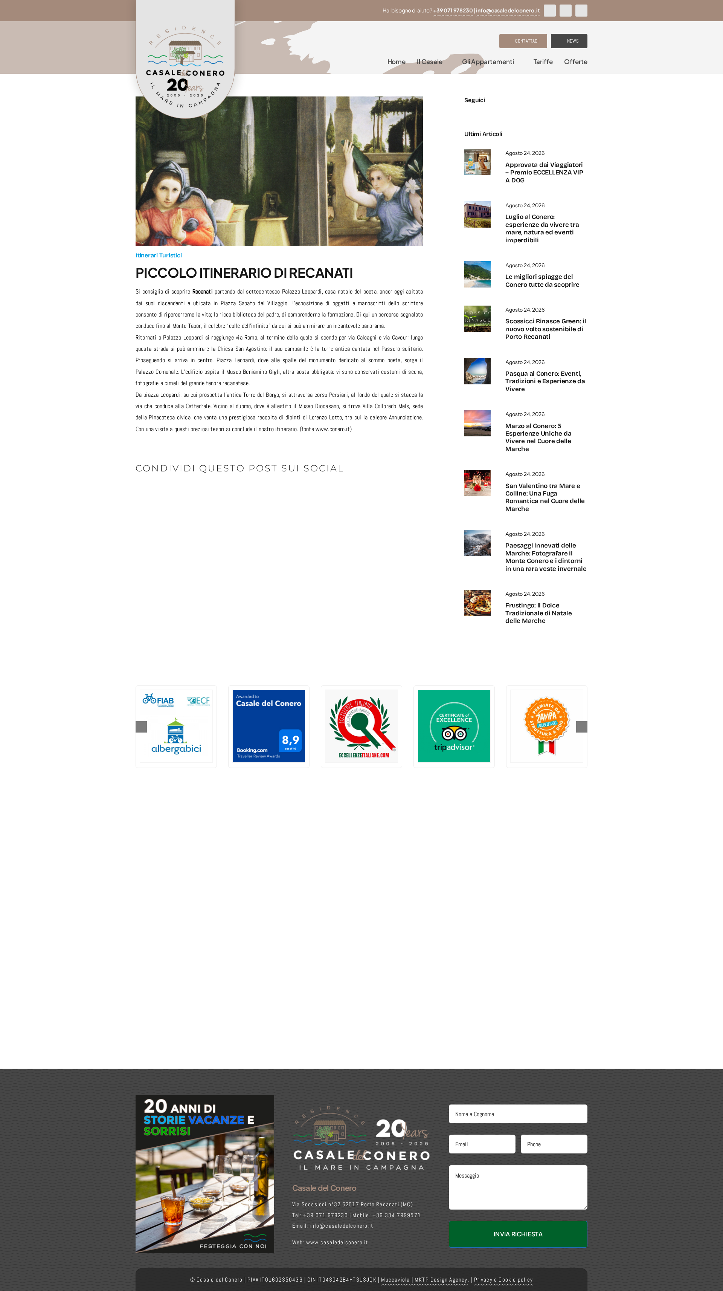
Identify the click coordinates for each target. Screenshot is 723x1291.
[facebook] (550, 11)
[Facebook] (142, 495)
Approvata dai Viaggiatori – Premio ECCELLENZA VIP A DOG (544, 172)
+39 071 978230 (453, 10)
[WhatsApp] (192, 495)
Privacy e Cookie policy (503, 1279)
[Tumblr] (216, 495)
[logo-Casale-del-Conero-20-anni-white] (361, 1107)
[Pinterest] (229, 495)
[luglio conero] (477, 204)
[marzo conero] (477, 412)
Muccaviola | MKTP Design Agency (424, 1279)
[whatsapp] (581, 11)
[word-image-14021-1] (477, 264)
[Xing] (254, 495)
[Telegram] (204, 495)
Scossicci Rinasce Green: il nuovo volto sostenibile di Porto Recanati (545, 329)
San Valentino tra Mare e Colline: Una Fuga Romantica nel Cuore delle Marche (545, 497)
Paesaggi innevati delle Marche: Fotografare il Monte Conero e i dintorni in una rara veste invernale (545, 556)
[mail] (504, 112)
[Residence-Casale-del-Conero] (477, 151)
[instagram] (566, 11)
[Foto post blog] (477, 592)
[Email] (267, 495)
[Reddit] (166, 495)
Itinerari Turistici (159, 255)
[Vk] (242, 495)
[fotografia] (477, 532)
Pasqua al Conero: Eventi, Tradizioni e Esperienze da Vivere (545, 381)
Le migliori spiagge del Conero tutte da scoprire (542, 280)
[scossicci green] (477, 308)
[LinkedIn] (179, 495)
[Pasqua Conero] (477, 360)
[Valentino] (477, 472)
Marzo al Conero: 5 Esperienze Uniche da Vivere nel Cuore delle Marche (538, 437)
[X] (154, 495)
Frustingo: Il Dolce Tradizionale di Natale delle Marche (538, 613)
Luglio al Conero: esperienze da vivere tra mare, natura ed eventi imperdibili (542, 228)
